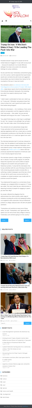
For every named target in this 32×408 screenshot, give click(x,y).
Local (2, 52)
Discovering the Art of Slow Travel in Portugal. (15, 353)
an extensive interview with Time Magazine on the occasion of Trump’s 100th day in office (16, 87)
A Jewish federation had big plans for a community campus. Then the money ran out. (16, 348)
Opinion (4, 388)
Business (4, 376)
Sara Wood (13, 55)
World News (5, 397)
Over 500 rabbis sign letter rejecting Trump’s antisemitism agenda (5, 220)
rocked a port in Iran (14, 149)
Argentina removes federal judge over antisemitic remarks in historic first (16, 365)
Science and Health (7, 391)
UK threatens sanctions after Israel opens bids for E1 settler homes (16, 358)
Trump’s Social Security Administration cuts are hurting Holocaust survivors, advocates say (15, 286)
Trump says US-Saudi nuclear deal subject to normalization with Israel (14, 257)
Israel (3, 382)
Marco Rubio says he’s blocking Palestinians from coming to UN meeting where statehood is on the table (16, 316)
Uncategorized (6, 394)
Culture (4, 379)
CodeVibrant (25, 406)
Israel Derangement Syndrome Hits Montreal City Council (15, 333)
